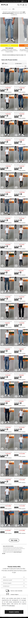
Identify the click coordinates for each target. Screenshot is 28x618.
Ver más (2, 18)
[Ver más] (14, 553)
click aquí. (12, 605)
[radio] (24, 66)
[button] (24, 1)
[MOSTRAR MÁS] (14, 540)
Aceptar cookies (14, 612)
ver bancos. (9, 118)
